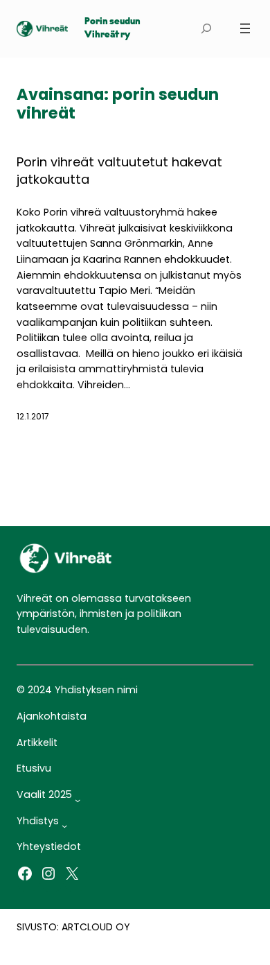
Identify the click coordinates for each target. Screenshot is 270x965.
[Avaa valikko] (245, 28)
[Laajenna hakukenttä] (206, 28)
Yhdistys (38, 821)
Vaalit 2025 (44, 794)
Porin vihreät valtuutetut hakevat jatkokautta (119, 170)
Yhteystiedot (49, 846)
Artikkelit (37, 742)
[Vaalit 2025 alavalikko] (77, 799)
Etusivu (34, 768)
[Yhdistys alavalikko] (64, 825)
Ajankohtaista (52, 716)
